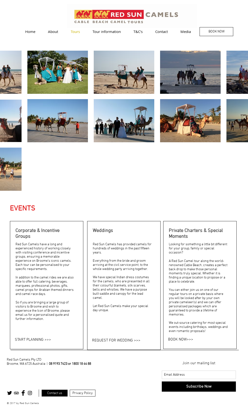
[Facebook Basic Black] (23, 393)
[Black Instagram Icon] (30, 393)
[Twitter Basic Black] (9, 393)
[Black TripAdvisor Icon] (16, 393)
